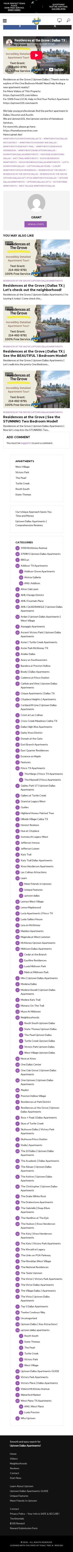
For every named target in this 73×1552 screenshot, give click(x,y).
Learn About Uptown (21, 1486)
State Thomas (23, 494)
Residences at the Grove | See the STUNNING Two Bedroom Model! (31, 419)
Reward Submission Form (24, 1528)
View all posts (36, 224)
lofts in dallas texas (38, 166)
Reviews (14, 1468)
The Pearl (20, 477)
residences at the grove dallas (20, 174)
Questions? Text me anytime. (58, 6)
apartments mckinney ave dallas (37, 142)
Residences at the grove (52, 170)
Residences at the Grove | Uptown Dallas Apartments (33, 280)
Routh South (22, 488)
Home (13, 1453)
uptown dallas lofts (39, 181)
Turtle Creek (22, 483)
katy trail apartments (25, 158)
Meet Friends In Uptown (23, 1500)
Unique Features (19, 1495)
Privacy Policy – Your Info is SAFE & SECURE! (35, 1513)
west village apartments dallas (37, 185)
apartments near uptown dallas (36, 150)
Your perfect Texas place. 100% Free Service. (14, 6)
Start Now (15, 1477)
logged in (26, 442)
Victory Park (22, 472)
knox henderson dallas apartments (39, 162)
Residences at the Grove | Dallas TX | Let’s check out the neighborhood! (33, 288)
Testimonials (17, 1518)
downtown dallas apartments (20, 154)
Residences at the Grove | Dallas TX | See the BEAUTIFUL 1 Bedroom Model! (35, 353)
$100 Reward (17, 1523)
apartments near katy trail (18, 146)
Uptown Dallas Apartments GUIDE (29, 1490)
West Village (22, 466)
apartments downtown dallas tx (22, 138)
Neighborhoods (18, 1463)
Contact (14, 1473)
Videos (14, 1458)
